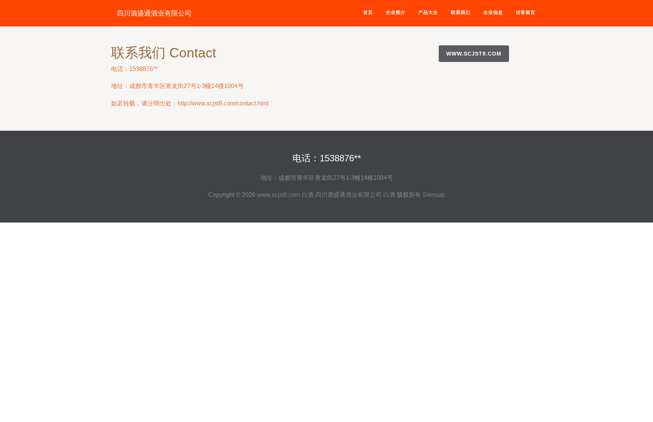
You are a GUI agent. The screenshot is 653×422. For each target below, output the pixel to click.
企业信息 (493, 12)
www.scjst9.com (473, 54)
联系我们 (460, 12)
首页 (368, 12)
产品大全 (428, 12)
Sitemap (433, 195)
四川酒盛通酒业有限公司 (154, 13)
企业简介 (395, 12)
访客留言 (525, 12)
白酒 (308, 195)
